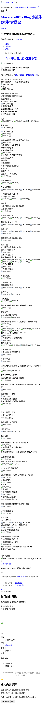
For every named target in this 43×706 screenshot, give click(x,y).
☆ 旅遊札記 (19, 585)
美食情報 (18, 39)
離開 (12, 701)
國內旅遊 (18, 583)
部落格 (8, 46)
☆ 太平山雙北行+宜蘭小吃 (21, 58)
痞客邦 (19, 576)
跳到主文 (4, 28)
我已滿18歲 (5, 701)
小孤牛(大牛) (6, 564)
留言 (24, 576)
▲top (3, 589)
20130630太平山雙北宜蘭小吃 (26, 75)
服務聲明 (24, 675)
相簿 (7, 44)
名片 (7, 49)
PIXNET (10, 673)
